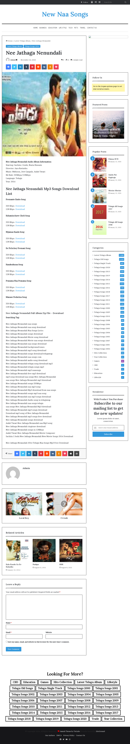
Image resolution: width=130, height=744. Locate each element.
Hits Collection (100, 353)
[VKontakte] (44, 66)
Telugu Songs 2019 (102, 276)
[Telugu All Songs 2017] (100, 212)
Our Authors (50, 735)
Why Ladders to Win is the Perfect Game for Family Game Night (107, 132)
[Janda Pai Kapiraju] (100, 180)
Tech (70, 28)
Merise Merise (114, 190)
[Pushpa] (44, 550)
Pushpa (36, 564)
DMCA (59, 735)
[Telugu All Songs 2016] (100, 228)
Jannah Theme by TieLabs (70, 731)
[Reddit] (38, 66)
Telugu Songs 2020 (102, 267)
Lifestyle (97, 377)
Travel (82, 28)
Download (20, 206)
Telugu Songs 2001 (102, 345)
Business (43, 28)
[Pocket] (56, 66)
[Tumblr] (26, 66)
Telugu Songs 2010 (102, 316)
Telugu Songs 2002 (102, 349)
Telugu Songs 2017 (102, 296)
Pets (76, 28)
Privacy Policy (68, 735)
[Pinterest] (32, 66)
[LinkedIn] (20, 66)
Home (35, 28)
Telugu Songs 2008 (102, 320)
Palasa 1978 (113, 159)
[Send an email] (16, 60)
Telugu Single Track (102, 263)
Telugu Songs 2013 (102, 271)
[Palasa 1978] (100, 165)
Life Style (63, 28)
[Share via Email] (70, 453)
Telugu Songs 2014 (32, 46)
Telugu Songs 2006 (102, 324)
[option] (108, 125)
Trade (96, 369)
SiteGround (100, 731)
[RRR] (70, 550)
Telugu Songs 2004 (102, 332)
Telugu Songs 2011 (102, 304)
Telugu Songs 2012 (102, 300)
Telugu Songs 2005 (102, 337)
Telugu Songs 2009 (102, 312)
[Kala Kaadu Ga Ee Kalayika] (17, 550)
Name (9, 623)
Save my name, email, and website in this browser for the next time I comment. (38, 642)
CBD (96, 365)
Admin (12, 60)
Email (8, 632)
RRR (61, 564)
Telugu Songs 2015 (102, 284)
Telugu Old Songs (101, 259)
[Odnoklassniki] (50, 66)
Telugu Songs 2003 (102, 328)
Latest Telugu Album (22, 41)
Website (49, 632)
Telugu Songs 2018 (102, 292)
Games (97, 361)
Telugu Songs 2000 (102, 308)
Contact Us (92, 28)
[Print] (76, 453)
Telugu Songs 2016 (102, 288)
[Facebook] (8, 66)
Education (52, 28)
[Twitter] (14, 66)
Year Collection (100, 357)
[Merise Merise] (100, 196)
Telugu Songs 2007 (102, 341)
